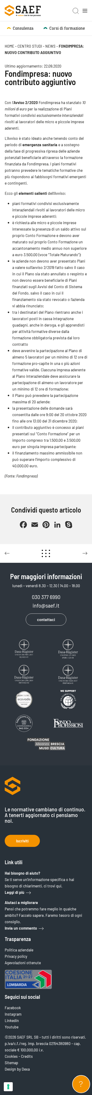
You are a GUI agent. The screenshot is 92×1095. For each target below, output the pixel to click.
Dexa (26, 1069)
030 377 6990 (46, 596)
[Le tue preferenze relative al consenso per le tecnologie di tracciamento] (8, 1086)
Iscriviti (22, 840)
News (50, 46)
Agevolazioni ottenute (23, 962)
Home (9, 46)
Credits (27, 1056)
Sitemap (11, 1062)
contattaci (46, 619)
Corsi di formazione (67, 28)
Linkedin (12, 1020)
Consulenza (23, 28)
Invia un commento (21, 928)
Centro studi (29, 46)
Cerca (76, 11)
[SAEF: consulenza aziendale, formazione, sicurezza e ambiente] (23, 10)
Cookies (11, 1056)
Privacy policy (16, 956)
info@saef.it (46, 605)
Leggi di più (14, 892)
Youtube (11, 1026)
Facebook (13, 1007)
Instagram (13, 1014)
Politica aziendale (19, 949)
